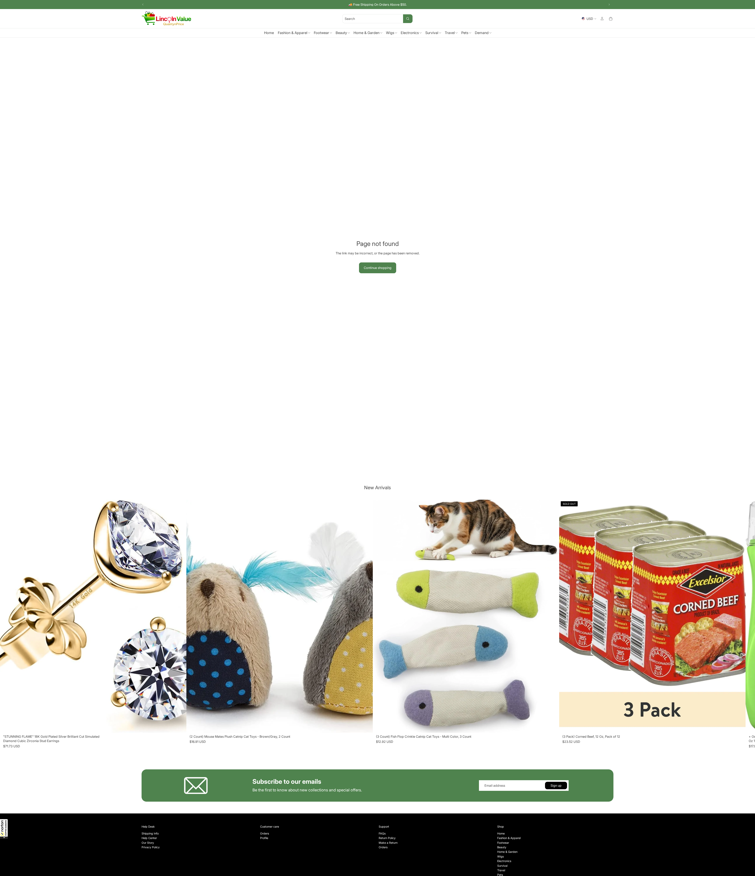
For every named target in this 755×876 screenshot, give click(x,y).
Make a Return (388, 842)
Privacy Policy (151, 847)
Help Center (149, 838)
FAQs (382, 833)
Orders (264, 833)
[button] (4, 829)
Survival (502, 865)
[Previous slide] (143, 4)
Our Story (148, 842)
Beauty (501, 847)
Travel (501, 870)
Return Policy (387, 838)
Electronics (504, 861)
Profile (264, 838)
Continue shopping (377, 268)
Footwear (503, 842)
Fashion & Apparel (509, 838)
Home (501, 833)
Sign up (556, 785)
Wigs (500, 856)
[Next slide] (609, 4)
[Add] (180, 726)
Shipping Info (150, 833)
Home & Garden (507, 851)
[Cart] (610, 18)
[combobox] (368, 18)
